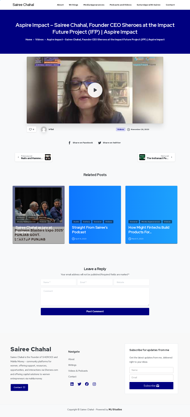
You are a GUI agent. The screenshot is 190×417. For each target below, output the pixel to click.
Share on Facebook (83, 142)
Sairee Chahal (23, 4)
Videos (39, 39)
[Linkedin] (72, 384)
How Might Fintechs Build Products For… (148, 229)
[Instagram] (94, 384)
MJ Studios (115, 409)
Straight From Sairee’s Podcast (90, 229)
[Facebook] (87, 384)
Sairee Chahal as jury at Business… (34, 229)
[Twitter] (79, 384)
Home (29, 39)
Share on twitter (112, 142)
